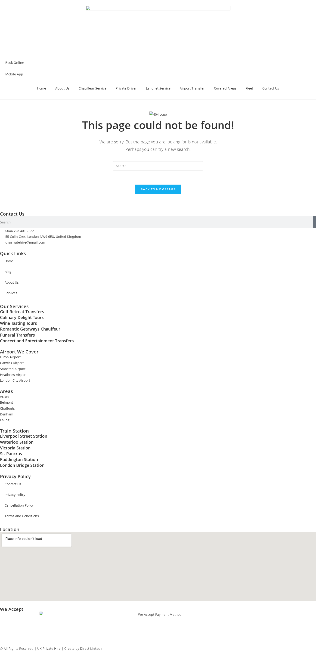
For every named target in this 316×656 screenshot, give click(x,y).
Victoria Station (15, 448)
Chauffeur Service (92, 88)
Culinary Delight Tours (22, 317)
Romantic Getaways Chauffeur (30, 329)
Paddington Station (19, 459)
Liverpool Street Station (23, 436)
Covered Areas (225, 88)
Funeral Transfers (17, 335)
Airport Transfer (192, 88)
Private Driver (126, 88)
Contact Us (270, 88)
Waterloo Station (17, 442)
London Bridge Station (22, 465)
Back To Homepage (158, 189)
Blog (8, 271)
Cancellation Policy (19, 505)
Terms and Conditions (22, 516)
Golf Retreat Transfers (22, 311)
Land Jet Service (158, 88)
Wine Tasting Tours (18, 323)
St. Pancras (11, 453)
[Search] (314, 222)
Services (11, 293)
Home (41, 88)
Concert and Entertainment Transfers (37, 340)
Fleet (249, 88)
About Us (62, 88)
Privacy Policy (15, 494)
